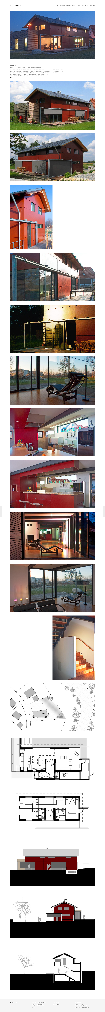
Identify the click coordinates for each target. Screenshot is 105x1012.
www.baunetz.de (79, 1004)
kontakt (93, 5)
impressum (56, 1002)
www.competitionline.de (81, 1005)
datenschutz (56, 1004)
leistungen (68, 5)
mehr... (12, 77)
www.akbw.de (78, 1002)
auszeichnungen (76, 5)
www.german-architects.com (82, 1007)
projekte (59, 5)
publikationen (84, 5)
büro (63, 5)
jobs (89, 5)
